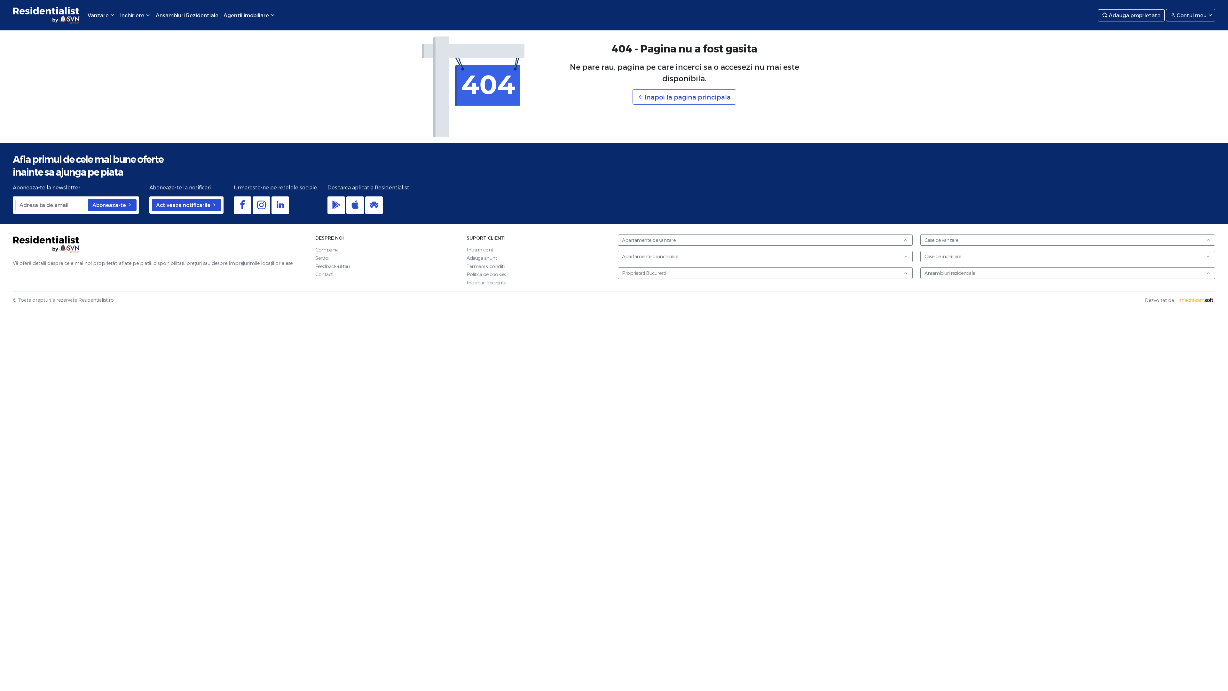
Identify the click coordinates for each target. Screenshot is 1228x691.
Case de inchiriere (943, 256)
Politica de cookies (486, 274)
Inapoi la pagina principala (687, 97)
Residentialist (46, 244)
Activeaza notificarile (184, 205)
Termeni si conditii (486, 266)
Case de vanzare (941, 240)
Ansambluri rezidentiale (950, 273)
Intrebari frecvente (486, 282)
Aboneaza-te (109, 205)
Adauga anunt (482, 258)
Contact (324, 274)
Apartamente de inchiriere (650, 256)
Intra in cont (480, 249)
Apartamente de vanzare (648, 240)
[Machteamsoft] (1196, 300)
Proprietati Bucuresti (644, 273)
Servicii (322, 258)
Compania (326, 249)
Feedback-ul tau (332, 266)
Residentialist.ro (46, 15)
